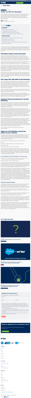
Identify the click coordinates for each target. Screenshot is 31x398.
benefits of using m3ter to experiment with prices (21, 46)
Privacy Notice (3, 387)
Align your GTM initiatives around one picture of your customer (12, 33)
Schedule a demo (20, 2)
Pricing (2, 382)
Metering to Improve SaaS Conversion (8, 29)
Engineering (2, 366)
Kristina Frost (5, 20)
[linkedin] (6, 25)
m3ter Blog (6, 5)
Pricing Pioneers (3, 379)
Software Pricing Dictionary (5, 380)
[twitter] (8, 25)
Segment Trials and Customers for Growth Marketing (11, 32)
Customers (2, 353)
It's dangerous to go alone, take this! (8, 39)
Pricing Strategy (3, 241)
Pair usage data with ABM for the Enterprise (9, 31)
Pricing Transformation (4, 288)
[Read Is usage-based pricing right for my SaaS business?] (15, 229)
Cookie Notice (3, 390)
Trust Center (2, 358)
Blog (1, 374)
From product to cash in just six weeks (8, 40)
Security (2, 356)
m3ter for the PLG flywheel (6, 43)
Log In (26, 2)
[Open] (29, 3)
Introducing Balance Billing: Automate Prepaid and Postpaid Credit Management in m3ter (10, 286)
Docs (1, 372)
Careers (2, 351)
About (2, 350)
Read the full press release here (21, 0)
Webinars (2, 377)
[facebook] (10, 25)
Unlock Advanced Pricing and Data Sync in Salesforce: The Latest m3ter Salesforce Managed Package (11, 263)
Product (2, 264)
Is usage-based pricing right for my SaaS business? (10, 239)
